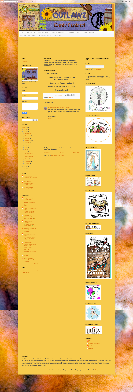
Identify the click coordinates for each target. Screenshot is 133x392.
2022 (24, 168)
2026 (24, 127)
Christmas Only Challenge (28, 35)
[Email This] (66, 95)
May (26, 149)
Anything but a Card (45, 35)
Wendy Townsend (28, 258)
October (27, 138)
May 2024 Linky (29, 154)
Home (22, 32)
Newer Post (47, 152)
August (27, 142)
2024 (24, 131)
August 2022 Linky (30, 270)
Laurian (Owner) (28, 187)
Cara (90, 341)
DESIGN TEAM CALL (74, 32)
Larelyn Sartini (28, 242)
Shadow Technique (29, 188)
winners (50, 97)
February (27, 161)
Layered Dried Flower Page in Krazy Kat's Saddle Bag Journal (29, 239)
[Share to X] (70, 95)
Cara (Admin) (27, 181)
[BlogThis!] (68, 95)
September (28, 140)
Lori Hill (26, 255)
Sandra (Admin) (28, 176)
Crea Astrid (51, 107)
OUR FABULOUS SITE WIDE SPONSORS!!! (51, 32)
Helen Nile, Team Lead (30, 228)
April (26, 152)
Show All (36, 263)
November (28, 136)
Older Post (76, 152)
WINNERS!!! (58, 35)
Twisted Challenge (89, 32)
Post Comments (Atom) (57, 155)
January (27, 163)
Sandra (91, 348)
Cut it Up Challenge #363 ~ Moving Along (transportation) (30, 246)
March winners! (29, 156)
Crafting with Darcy (94, 343)
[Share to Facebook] (72, 95)
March (27, 159)
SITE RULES (31, 32)
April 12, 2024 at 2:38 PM (62, 107)
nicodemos (84, 370)
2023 (24, 166)
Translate (98, 69)
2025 (24, 129)
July (26, 145)
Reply (50, 118)
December (28, 133)
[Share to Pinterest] (73, 95)
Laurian (91, 346)
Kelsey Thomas (28, 250)
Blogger (97, 370)
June (26, 147)
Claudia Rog (27, 215)
